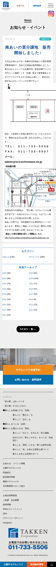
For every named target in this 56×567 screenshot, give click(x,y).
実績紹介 (7, 472)
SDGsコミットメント (12, 509)
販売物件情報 (36, 564)
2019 (31, 289)
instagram (7, 523)
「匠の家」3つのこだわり (14, 406)
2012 (4, 310)
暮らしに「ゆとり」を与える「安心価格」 (32, 433)
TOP (51, 565)
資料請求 (37, 6)
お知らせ (5, 257)
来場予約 (20, 6)
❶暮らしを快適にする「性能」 (17, 410)
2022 (4, 284)
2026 (4, 273)
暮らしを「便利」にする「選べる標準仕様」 (33, 445)
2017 (31, 294)
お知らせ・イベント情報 (14, 463)
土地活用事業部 (10, 495)
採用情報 (7, 505)
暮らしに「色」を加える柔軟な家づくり (31, 449)
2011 (31, 310)
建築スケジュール (11, 481)
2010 (4, 315)
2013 (31, 305)
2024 (4, 278)
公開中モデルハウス (13, 564)
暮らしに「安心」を (22, 419)
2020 (4, 289)
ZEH (5, 514)
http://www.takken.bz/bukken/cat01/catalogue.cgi (27, 238)
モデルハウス (34, 257)
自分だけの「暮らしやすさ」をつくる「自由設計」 (33, 438)
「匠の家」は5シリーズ (13, 401)
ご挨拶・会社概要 (11, 500)
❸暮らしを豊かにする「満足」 (17, 428)
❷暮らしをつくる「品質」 (15, 424)
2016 (4, 299)
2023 (31, 278)
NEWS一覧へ (28, 329)
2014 (4, 305)
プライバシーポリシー (13, 518)
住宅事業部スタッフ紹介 (14, 486)
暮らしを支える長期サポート (26, 454)
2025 (31, 273)
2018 (4, 294)
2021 (31, 284)
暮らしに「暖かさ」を (23, 415)
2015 (31, 299)
